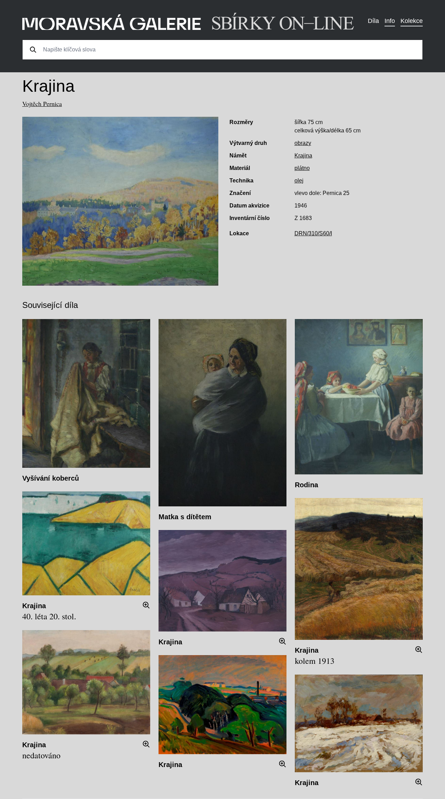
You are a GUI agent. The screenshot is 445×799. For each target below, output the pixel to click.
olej (299, 181)
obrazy (302, 143)
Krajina (303, 155)
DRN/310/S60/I (313, 233)
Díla (373, 20)
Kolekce (411, 20)
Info (390, 20)
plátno (302, 168)
